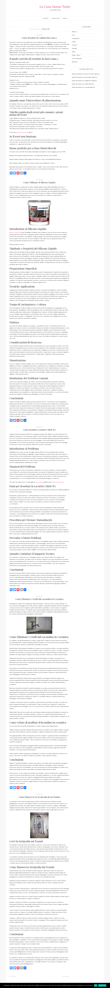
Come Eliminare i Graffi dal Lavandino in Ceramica (39, 599)
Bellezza (74, 31)
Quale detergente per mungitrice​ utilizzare (84, 80)
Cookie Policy (55, 18)
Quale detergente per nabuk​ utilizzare (83, 84)
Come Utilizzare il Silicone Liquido (39, 182)
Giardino (74, 48)
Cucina (74, 41)
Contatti (45, 18)
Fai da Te (39, 35)
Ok (95, 985)
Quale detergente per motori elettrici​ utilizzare (86, 74)
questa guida (39, 482)
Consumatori (75, 38)
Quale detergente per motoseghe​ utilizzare (84, 77)
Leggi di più (102, 985)
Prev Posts (13, 976)
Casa (73, 35)
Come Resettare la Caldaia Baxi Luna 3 (39, 37)
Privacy (65, 18)
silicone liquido (15, 232)
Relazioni (74, 62)
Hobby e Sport (76, 55)
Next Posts (66, 976)
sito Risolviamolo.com (57, 482)
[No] (108, 985)
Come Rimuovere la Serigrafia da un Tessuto (39, 797)
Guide (73, 52)
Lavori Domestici (77, 58)
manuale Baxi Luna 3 (21, 132)
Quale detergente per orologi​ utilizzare (83, 87)
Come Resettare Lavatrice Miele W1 (39, 429)
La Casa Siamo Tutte (55, 7)
